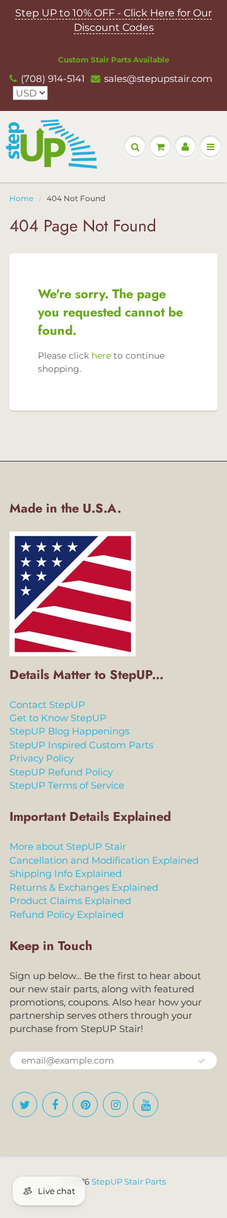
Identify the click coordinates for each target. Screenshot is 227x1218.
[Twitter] (24, 1104)
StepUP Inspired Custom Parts (81, 745)
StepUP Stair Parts (128, 1181)
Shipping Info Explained (65, 873)
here (101, 355)
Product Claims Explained (70, 901)
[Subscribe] (201, 1061)
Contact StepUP (47, 704)
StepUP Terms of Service (66, 785)
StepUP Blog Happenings (69, 731)
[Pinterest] (85, 1104)
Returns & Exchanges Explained (83, 887)
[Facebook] (54, 1104)
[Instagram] (115, 1104)
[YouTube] (145, 1104)
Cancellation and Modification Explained (104, 860)
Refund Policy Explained (66, 914)
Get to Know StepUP (58, 718)
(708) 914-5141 (52, 78)
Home (21, 198)
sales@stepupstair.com (158, 78)
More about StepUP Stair (67, 846)
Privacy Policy (41, 758)
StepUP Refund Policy (61, 772)
